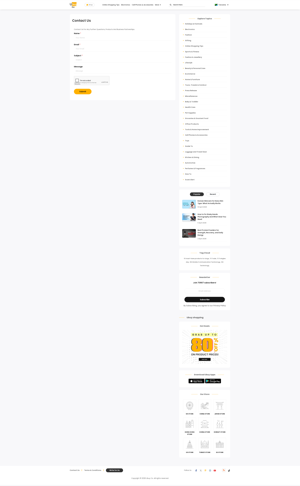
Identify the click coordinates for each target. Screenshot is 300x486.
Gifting (188, 40)
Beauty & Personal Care (195, 68)
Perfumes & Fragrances (195, 168)
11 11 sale (213, 258)
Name (77, 33)
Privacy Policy (219, 305)
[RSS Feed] (224, 470)
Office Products (192, 124)
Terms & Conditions (92, 470)
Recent (213, 194)
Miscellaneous (191, 96)
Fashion (188, 35)
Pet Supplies (190, 113)
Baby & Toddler (191, 102)
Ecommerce (190, 74)
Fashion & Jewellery (193, 57)
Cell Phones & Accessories (142, 5)
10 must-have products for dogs (196, 258)
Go (170, 5)
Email (77, 44)
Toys (187, 140)
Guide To (189, 146)
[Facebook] (196, 470)
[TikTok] (229, 470)
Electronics (125, 5)
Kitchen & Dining (192, 157)
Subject (78, 55)
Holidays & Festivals (193, 24)
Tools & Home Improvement (197, 129)
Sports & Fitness (192, 51)
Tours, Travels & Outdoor (196, 85)
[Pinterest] (205, 470)
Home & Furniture (192, 79)
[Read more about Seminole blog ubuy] (73, 4)
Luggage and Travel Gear (196, 152)
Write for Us (114, 470)
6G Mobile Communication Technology (205, 262)
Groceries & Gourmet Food (196, 118)
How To (188, 174)
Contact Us (75, 470)
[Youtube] (215, 470)
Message (78, 66)
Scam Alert (190, 179)
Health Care (190, 107)
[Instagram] (210, 470)
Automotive (190, 163)
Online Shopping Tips (110, 5)
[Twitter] (201, 470)
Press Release (191, 90)
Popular (196, 194)
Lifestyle (188, 63)
